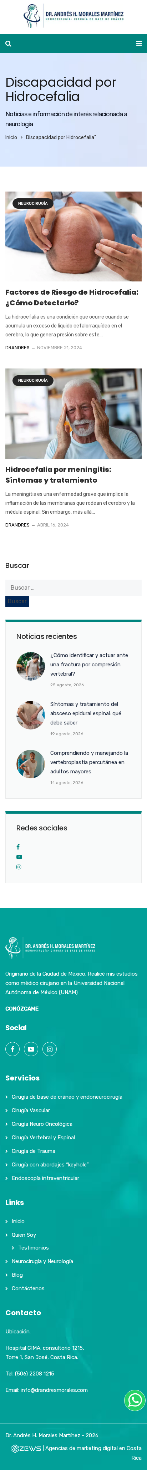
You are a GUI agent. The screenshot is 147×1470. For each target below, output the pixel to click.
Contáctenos (28, 1288)
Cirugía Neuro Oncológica (42, 1124)
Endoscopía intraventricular (45, 1178)
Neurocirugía (33, 203)
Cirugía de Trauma (33, 1151)
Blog (17, 1275)
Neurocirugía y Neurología (42, 1261)
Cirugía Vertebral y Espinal (43, 1137)
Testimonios (33, 1248)
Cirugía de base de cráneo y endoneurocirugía (67, 1097)
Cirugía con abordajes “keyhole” (50, 1164)
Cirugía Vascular (31, 1110)
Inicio (11, 137)
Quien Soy (24, 1235)
